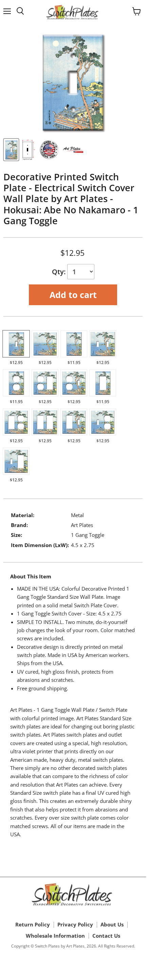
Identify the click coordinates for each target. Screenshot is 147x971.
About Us (112, 924)
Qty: (59, 271)
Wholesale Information (55, 935)
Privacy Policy (75, 924)
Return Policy (32, 924)
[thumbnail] (11, 150)
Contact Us (106, 935)
